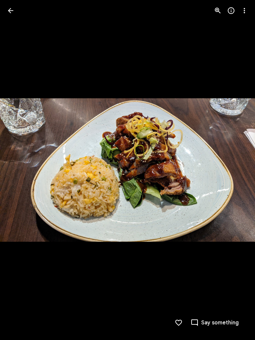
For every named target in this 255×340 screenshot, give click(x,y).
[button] (18, 170)
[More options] (244, 10)
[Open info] (231, 10)
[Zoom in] (217, 10)
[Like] (179, 323)
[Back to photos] (11, 11)
